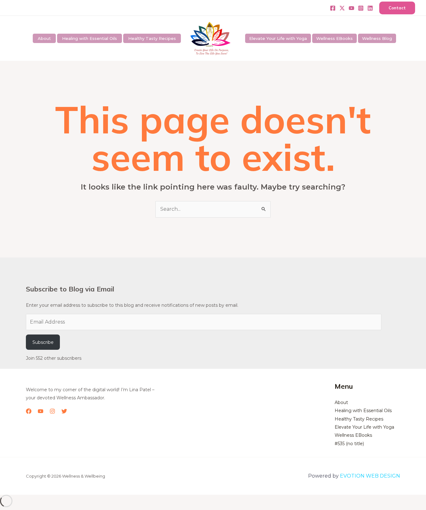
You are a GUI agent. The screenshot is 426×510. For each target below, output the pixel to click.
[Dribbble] (370, 8)
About (44, 38)
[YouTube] (40, 411)
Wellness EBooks (334, 38)
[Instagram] (361, 8)
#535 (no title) (349, 443)
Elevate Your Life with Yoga (278, 38)
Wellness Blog (377, 38)
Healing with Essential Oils (89, 38)
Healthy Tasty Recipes (152, 38)
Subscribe (43, 342)
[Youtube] (351, 8)
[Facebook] (333, 8)
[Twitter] (342, 8)
